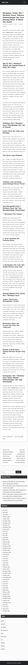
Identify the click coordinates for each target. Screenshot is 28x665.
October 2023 (6, 575)
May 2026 (5, 512)
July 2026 (5, 510)
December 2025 (6, 520)
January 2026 (6, 518)
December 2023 (6, 571)
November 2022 (7, 598)
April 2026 (5, 514)
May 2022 (5, 604)
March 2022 (6, 608)
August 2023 (6, 579)
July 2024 (5, 556)
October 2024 (6, 550)
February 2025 (6, 541)
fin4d (2, 633)
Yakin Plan (5, 2)
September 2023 (7, 577)
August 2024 (6, 554)
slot (2, 639)
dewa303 (3, 642)
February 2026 (6, 516)
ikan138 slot (4, 636)
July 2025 (5, 531)
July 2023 (5, 581)
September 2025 (7, 527)
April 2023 (5, 587)
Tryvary (19, 663)
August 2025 (6, 529)
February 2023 (6, 592)
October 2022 (6, 600)
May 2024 (5, 560)
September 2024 (7, 552)
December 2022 (6, 596)
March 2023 (6, 590)
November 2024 (7, 548)
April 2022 (5, 606)
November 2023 (7, 573)
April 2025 (5, 537)
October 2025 (6, 525)
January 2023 (6, 594)
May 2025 (5, 535)
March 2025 (6, 539)
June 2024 (5, 558)
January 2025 (6, 544)
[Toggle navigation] (24, 2)
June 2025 (5, 533)
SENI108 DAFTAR (14, 277)
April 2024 (5, 562)
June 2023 (5, 583)
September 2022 (7, 602)
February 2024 (6, 567)
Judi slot (3, 649)
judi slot (3, 624)
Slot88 (2, 620)
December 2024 (6, 546)
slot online (3, 627)
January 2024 (6, 569)
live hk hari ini (4, 630)
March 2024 (6, 564)
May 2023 (5, 585)
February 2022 (6, 610)
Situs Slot (10, 436)
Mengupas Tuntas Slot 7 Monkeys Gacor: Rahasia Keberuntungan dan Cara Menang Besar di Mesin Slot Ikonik (13, 17)
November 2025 (7, 523)
